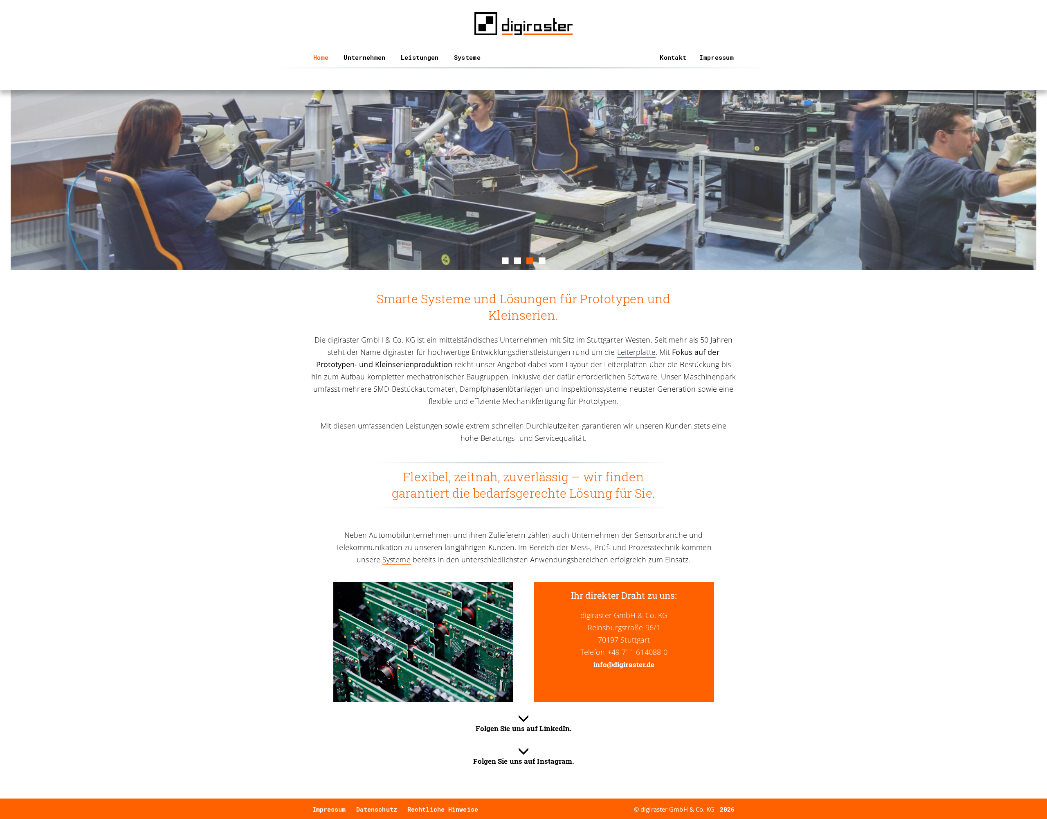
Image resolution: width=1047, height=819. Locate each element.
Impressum (716, 57)
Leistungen (420, 57)
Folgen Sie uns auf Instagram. (523, 761)
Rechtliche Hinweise (442, 809)
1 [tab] (505, 259)
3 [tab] (530, 259)
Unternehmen (364, 57)
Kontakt (673, 57)
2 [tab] (517, 259)
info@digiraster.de (624, 664)
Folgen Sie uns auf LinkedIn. (524, 728)
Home (320, 57)
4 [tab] (542, 259)
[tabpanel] (524, 180)
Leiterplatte (636, 352)
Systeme (467, 57)
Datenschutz (376, 809)
